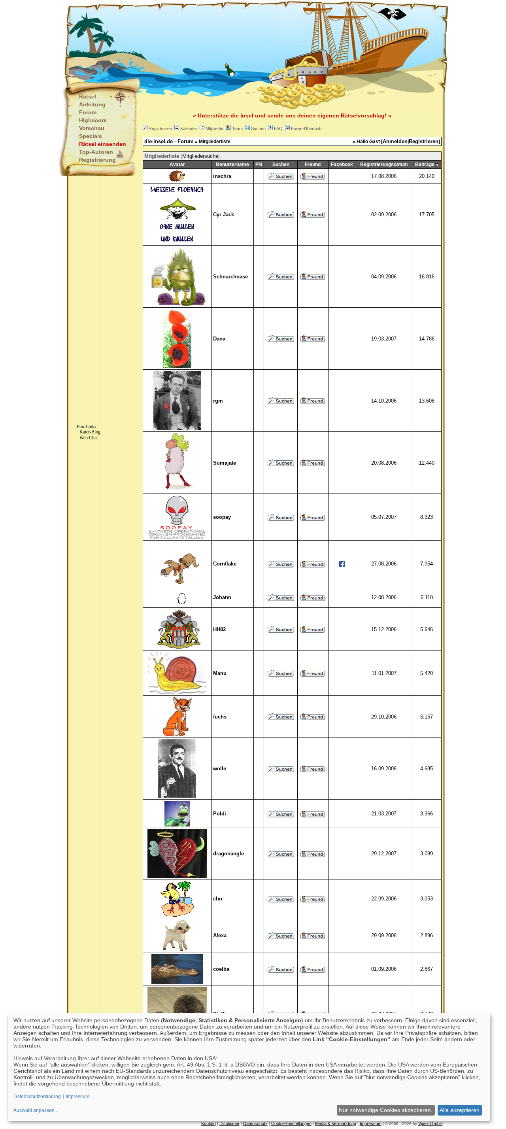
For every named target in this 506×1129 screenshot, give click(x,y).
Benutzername (232, 164)
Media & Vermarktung (335, 1123)
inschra (222, 176)
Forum (87, 112)
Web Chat (88, 438)
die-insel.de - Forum (169, 141)
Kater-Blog (89, 432)
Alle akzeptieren (460, 1110)
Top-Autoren (96, 152)
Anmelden (395, 141)
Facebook (342, 164)
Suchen (258, 128)
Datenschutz (255, 1123)
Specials (90, 136)
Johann (222, 597)
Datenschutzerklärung (37, 1096)
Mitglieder (215, 128)
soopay (222, 517)
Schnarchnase (230, 277)
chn (217, 899)
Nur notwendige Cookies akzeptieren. (385, 1110)
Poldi (219, 814)
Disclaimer (229, 1123)
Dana (219, 339)
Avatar (177, 164)
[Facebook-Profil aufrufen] (342, 565)
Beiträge (424, 164)
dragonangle (228, 854)
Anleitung (92, 104)
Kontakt (208, 1123)
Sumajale (224, 463)
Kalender (188, 128)
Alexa (220, 935)
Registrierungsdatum (384, 164)
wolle (219, 769)
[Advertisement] (213, 39)
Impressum (370, 1123)
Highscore (93, 120)
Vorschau (91, 128)
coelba (221, 969)
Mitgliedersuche (200, 156)
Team (237, 128)
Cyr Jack (223, 214)
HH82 (219, 629)
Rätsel (87, 96)
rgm (218, 401)
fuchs (220, 717)
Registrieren (160, 128)
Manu (220, 673)
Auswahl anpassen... (35, 1110)
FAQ (278, 128)
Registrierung (97, 160)
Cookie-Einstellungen (291, 1123)
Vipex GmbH (430, 1123)
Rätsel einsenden (102, 144)
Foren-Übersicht (307, 128)
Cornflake (224, 564)
